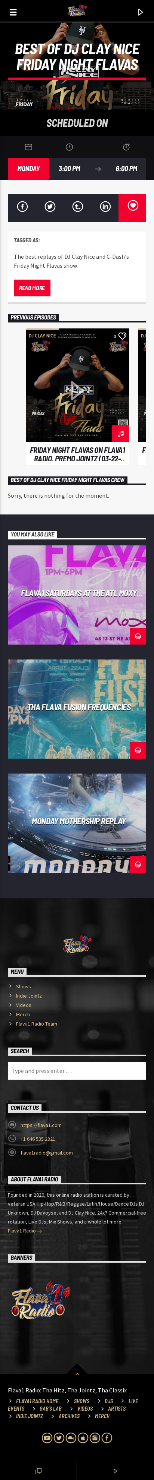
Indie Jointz (29, 995)
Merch (23, 1014)
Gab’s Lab (51, 1408)
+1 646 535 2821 (38, 1139)
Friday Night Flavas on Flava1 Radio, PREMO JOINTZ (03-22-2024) (77, 458)
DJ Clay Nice (42, 336)
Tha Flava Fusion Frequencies (78, 707)
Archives (69, 1416)
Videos (23, 1005)
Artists (117, 1408)
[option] (77, 396)
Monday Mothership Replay (79, 821)
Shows (23, 986)
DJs (109, 1401)
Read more (32, 287)
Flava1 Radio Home (37, 1401)
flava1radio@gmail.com (47, 1152)
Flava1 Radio (22, 1230)
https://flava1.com (41, 1125)
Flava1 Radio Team (36, 1023)
